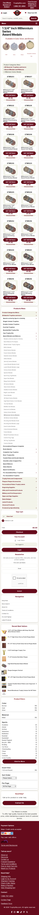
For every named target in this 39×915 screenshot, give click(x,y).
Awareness (19, 731)
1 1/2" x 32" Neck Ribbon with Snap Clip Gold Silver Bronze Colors (21, 631)
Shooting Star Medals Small (11, 420)
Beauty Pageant (19, 740)
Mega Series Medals (9, 381)
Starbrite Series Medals (10, 356)
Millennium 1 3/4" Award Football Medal (10, 148)
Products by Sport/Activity (10, 508)
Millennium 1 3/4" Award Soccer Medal (28, 206)
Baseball (19, 736)
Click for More (19, 761)
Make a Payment (7, 885)
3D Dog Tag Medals (9, 440)
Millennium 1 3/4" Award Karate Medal (28, 177)
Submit (19, 591)
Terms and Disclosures (9, 845)
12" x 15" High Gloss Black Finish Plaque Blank (21, 677)
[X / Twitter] (27, 912)
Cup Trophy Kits (8, 333)
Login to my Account (8, 879)
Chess (19, 751)
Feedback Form (6, 903)
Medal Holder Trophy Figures (12, 344)
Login (19, 550)
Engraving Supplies (8, 487)
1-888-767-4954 (19, 6)
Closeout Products (8, 505)
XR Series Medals (9, 384)
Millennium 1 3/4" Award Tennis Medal (28, 234)
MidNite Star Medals (9, 406)
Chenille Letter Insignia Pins (12, 461)
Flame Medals (8, 395)
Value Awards (7, 467)
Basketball (19, 738)
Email (19, 568)
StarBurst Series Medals (10, 389)
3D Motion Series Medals (11, 418)
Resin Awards (7, 449)
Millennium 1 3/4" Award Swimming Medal (9, 235)
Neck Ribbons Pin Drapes (11, 341)
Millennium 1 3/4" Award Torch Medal (9, 263)
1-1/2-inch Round (19, 770)
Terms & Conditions (8, 610)
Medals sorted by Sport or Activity (13, 339)
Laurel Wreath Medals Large (11, 367)
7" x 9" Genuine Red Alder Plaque (18, 657)
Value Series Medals (9, 387)
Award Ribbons (8, 464)
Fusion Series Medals (10, 353)
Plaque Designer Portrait (15, 670)
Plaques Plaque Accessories (11, 481)
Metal (19, 717)
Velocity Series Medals (10, 361)
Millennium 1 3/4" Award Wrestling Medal (27, 293)
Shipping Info (6, 876)
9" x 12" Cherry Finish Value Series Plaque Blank (22, 643)
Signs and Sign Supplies (10, 496)
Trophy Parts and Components (12, 478)
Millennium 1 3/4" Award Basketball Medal (27, 91)
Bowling (19, 744)
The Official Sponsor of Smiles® (7, 5)
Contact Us (5, 613)
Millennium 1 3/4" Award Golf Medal (27, 148)
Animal (19, 727)
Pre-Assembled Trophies (11, 475)
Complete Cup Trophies (11, 452)
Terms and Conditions (9, 864)
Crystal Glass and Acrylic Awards (13, 458)
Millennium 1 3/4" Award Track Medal (27, 263)
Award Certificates (9, 469)
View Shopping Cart (8, 888)
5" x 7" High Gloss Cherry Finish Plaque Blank (21, 637)
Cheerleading (19, 749)
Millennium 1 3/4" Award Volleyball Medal (9, 293)
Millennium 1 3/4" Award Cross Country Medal (28, 120)
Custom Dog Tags (9, 437)
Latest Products (7, 502)
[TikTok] (21, 912)
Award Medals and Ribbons (12, 336)
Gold (19, 708)
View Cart (10, 516)
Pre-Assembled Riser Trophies (13, 472)
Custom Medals (8, 443)
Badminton (19, 733)
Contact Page (6, 900)
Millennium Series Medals (12, 415)
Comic (19, 753)
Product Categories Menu (10, 312)
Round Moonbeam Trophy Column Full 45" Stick (22, 690)
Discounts (4, 857)
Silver (19, 710)
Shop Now (5, 600)
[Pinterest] (24, 912)
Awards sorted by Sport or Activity (14, 318)
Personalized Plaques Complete (13, 446)
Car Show (19, 747)
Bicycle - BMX (19, 742)
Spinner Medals (8, 372)
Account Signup (6, 617)
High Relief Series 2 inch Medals (13, 401)
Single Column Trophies (11, 321)
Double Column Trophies (11, 324)
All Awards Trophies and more (12, 315)
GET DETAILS (10, 95)
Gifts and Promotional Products (12, 490)
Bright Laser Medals (9, 392)
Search (34, 18)
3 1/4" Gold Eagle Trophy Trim (17, 650)
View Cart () (32, 13)
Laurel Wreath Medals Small (11, 364)
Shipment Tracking (7, 881)
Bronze (19, 706)
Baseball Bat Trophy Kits (11, 330)
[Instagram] (14, 912)
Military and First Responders (11, 493)
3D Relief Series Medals (10, 398)
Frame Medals (8, 432)
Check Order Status (8, 883)
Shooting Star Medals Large (11, 423)
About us (4, 855)
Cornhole (19, 755)
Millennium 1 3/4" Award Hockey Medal (10, 177)
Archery (19, 729)
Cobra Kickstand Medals (10, 429)
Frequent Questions (8, 862)
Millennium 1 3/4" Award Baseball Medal (9, 91)
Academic (19, 725)
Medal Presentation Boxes (11, 435)
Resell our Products (8, 868)
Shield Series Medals (10, 350)
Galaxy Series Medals (10, 412)
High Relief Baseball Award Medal (18, 663)
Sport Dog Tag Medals (10, 375)
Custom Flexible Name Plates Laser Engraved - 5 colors (22, 684)
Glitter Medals (8, 358)
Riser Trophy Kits (8, 455)
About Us (4, 607)
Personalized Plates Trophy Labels (13, 484)
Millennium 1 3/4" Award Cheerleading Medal (10, 120)
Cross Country (19, 758)
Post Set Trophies (9, 327)
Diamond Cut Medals (9, 409)
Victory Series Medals (10, 370)
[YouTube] (18, 912)
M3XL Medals (7, 347)
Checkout (19, 532)
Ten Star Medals (8, 403)
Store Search (6, 604)
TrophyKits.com (19, 3)
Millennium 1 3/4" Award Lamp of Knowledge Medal (9, 206)
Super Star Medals (9, 378)
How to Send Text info (9, 866)
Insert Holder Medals (9, 426)
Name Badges (6, 499)
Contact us (5, 859)
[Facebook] (11, 912)
